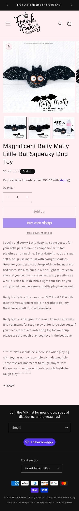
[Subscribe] (66, 427)
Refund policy (25, 502)
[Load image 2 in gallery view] (39, 128)
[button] (8, 23)
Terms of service (63, 502)
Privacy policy (44, 502)
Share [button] (11, 386)
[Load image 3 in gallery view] (63, 128)
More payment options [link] (39, 232)
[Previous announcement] (7, 5)
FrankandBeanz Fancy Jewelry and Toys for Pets (37, 497)
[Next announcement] (71, 5)
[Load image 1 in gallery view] (15, 128)
